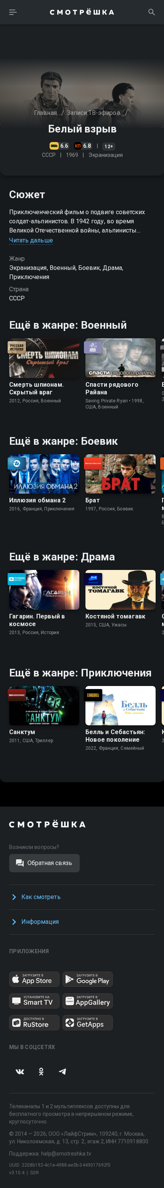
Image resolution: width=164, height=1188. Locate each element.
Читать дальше (31, 240)
